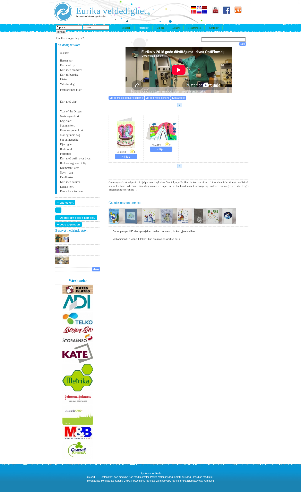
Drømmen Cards (69, 167)
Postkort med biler (70, 89)
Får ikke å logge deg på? (70, 38)
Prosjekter (143, 27)
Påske (63, 79)
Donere (176, 27)
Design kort (67, 186)
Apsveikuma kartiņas (143, 480)
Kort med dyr (68, 65)
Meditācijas (93, 480)
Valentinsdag (67, 84)
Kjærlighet (66, 144)
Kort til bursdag (69, 74)
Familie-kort (67, 177)
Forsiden (126, 27)
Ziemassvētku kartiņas (200, 480)
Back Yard (66, 149)
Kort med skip (68, 101)
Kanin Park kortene (71, 191)
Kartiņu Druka (122, 480)
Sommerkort (67, 125)
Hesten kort (66, 60)
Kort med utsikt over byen (75, 158)
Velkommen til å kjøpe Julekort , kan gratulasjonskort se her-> (147, 239)
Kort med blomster (71, 70)
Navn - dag (66, 172)
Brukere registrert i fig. (73, 163)
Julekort (64, 52)
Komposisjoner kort (71, 130)
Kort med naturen (70, 182)
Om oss (160, 27)
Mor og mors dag (70, 135)
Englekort (65, 120)
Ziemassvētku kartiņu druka (171, 480)
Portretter (65, 153)
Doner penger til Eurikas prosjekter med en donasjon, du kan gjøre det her (154, 231)
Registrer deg (194, 27)
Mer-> (96, 269)
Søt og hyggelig (69, 139)
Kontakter (213, 27)
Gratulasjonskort (69, 116)
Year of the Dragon (71, 111)
